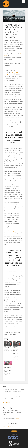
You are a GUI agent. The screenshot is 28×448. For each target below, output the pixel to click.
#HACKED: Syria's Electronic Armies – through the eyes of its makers (16, 350)
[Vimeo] (16, 431)
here (17, 418)
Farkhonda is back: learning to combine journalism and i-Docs (7, 368)
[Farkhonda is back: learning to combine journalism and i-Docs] (8, 363)
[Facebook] (12, 431)
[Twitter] (14, 431)
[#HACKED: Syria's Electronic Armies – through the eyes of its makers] (17, 343)
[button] (23, 1)
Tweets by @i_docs (8, 426)
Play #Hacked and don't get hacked (7, 348)
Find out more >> (7, 402)
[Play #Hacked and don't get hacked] (8, 343)
